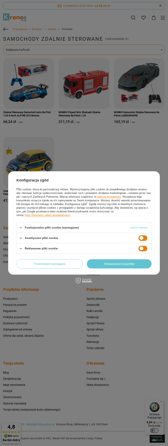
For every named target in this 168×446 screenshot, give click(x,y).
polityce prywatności (109, 196)
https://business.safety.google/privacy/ (47, 215)
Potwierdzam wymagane (50, 264)
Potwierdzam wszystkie (119, 264)
